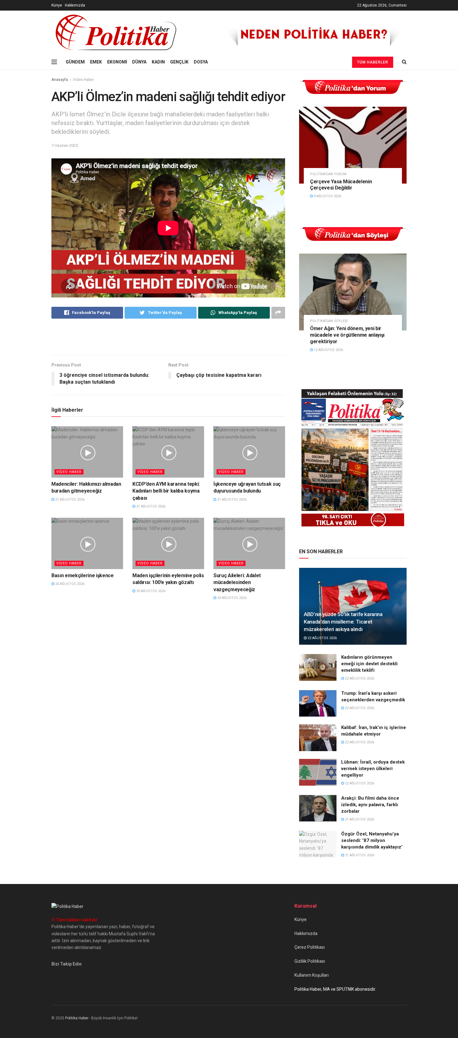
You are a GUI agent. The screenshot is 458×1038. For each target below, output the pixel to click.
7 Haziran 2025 (64, 145)
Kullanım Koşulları (311, 975)
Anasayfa (59, 79)
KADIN (158, 61)
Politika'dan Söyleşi (329, 321)
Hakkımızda (75, 5)
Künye (56, 5)
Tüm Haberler (372, 62)
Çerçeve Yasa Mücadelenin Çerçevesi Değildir (341, 185)
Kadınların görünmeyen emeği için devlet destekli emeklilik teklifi (369, 663)
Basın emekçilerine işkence (82, 575)
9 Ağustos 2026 (327, 196)
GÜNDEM (75, 61)
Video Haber (83, 79)
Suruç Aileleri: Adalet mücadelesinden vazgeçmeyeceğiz (237, 582)
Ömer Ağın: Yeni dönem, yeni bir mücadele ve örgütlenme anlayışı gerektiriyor (347, 334)
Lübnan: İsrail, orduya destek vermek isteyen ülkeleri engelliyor (373, 768)
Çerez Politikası (309, 947)
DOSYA (201, 61)
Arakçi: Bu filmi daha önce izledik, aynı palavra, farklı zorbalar (370, 804)
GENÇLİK (179, 61)
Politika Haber (76, 1018)
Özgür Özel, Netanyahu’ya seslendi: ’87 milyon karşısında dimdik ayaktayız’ (372, 840)
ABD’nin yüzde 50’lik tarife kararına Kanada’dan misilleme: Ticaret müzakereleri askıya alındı (343, 621)
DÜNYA (139, 61)
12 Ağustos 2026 (328, 350)
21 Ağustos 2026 (69, 500)
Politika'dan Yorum (328, 174)
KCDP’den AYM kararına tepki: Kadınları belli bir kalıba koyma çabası (166, 491)
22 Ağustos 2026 (322, 638)
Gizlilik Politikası (309, 961)
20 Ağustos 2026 (69, 584)
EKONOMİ (117, 61)
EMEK (96, 61)
